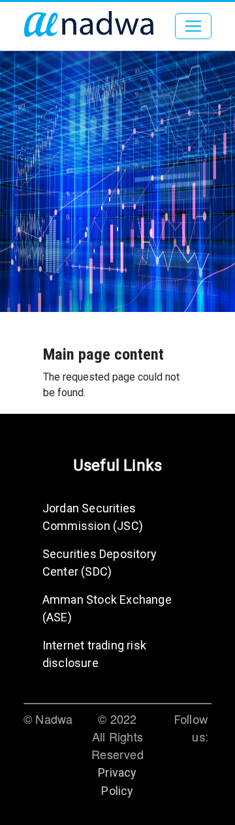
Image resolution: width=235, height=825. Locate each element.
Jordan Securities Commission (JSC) (92, 517)
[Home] (89, 26)
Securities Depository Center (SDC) (99, 562)
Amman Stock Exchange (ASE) (107, 608)
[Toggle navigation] (193, 26)
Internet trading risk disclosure (94, 654)
